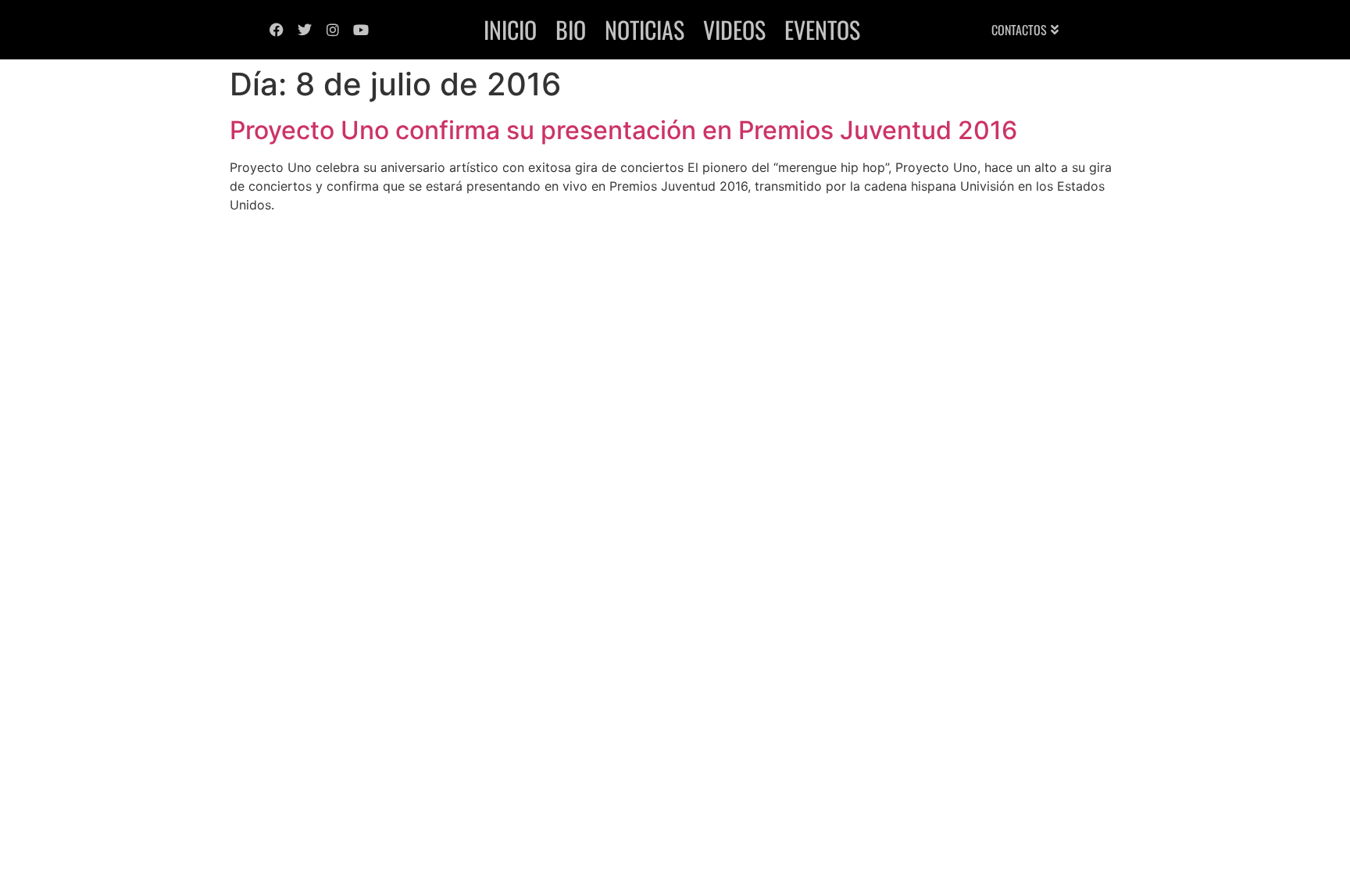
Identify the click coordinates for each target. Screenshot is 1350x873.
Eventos (822, 29)
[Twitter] (305, 30)
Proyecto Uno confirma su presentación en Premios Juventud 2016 (623, 130)
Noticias (644, 29)
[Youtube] (361, 30)
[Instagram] (333, 30)
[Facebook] (276, 30)
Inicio (510, 29)
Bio (570, 29)
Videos (734, 29)
